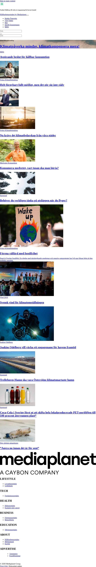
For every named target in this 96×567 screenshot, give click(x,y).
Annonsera (13, 554)
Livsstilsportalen (11, 484)
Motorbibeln (9, 520)
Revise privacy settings (15, 566)
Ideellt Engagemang (12, 25)
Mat (6, 23)
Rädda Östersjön (11, 19)
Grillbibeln (9, 486)
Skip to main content (7, 1)
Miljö (7, 27)
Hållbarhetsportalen (13, 15)
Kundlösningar (14, 556)
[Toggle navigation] (28, 15)
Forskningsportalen (12, 496)
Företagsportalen (11, 518)
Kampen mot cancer (12, 508)
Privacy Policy (4, 566)
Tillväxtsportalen (11, 530)
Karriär (7, 544)
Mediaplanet (9, 542)
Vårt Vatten (9, 21)
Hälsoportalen (10, 506)
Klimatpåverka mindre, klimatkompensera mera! (39, 46)
